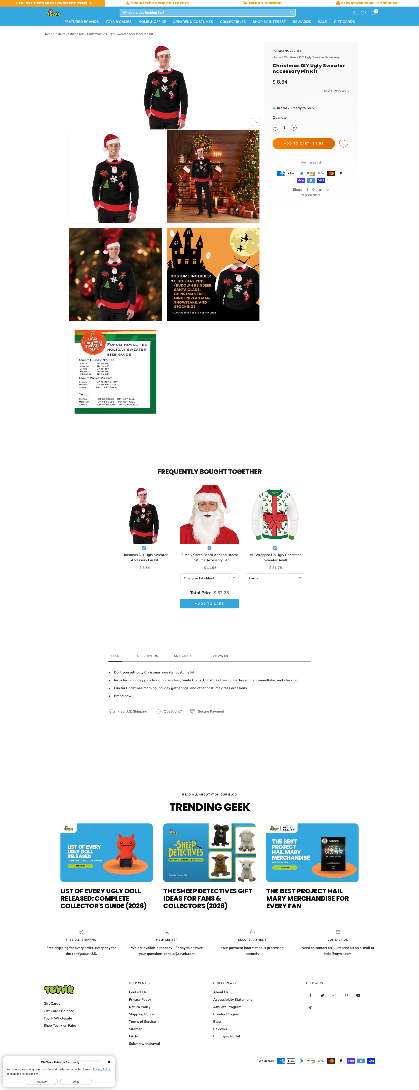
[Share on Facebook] (307, 189)
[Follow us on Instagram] (334, 995)
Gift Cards (52, 1003)
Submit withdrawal (144, 1043)
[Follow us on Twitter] (322, 995)
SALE (322, 21)
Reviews (220, 1029)
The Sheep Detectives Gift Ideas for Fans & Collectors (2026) (207, 898)
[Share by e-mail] (327, 190)
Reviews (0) (218, 656)
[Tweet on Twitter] (320, 189)
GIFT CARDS (344, 21)
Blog (217, 1021)
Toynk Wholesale (58, 1018)
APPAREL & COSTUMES (193, 21)
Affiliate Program (227, 1007)
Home (48, 34)
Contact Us (138, 992)
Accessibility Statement (232, 999)
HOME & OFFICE (152, 21)
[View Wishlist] (363, 13)
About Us (220, 992)
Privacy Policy (140, 999)
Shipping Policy (141, 1014)
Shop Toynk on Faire (60, 1025)
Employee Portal (226, 1036)
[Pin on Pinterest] (313, 189)
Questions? (173, 711)
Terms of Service (142, 1021)
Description (147, 656)
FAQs (133, 1036)
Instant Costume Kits (69, 34)
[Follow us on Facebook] (310, 995)
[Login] (354, 13)
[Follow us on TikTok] (310, 1007)
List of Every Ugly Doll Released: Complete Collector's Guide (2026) (103, 898)
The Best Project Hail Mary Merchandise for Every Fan (307, 898)
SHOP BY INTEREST (269, 21)
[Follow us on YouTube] (358, 995)
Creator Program (226, 1014)
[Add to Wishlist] (344, 144)
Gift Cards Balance (59, 1011)
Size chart (183, 656)
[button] (373, 13)
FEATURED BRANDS (81, 21)
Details (115, 656)
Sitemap (136, 1029)
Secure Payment (211, 711)
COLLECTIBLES (233, 21)
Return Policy (139, 1007)
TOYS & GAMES (119, 21)
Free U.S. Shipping (132, 711)
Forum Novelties (287, 51)
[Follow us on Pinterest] (346, 995)
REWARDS (302, 21)
